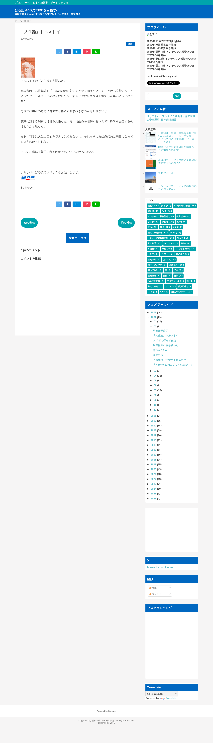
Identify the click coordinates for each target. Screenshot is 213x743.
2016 (154, 449)
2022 (154, 479)
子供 (176, 270)
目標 (165, 275)
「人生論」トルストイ (165, 335)
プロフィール (22, 2)
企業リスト (174, 265)
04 (155, 375)
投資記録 (181, 216)
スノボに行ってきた (164, 340)
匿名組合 (180, 254)
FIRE (150, 292)
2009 (154, 420)
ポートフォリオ (59, 2)
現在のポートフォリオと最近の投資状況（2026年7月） (177, 161)
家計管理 (152, 243)
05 (155, 380)
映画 (164, 249)
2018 (154, 459)
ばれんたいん (160, 350)
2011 (154, 430)
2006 (154, 312)
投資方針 (152, 259)
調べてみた (153, 270)
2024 (154, 488)
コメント (156, 594)
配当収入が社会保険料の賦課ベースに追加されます (177, 148)
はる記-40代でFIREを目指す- (36, 10)
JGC (162, 292)
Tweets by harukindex (160, 567)
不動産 (151, 249)
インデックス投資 (182, 205)
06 (155, 385)
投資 (164, 211)
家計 (189, 281)
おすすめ (167, 259)
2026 (154, 498)
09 (155, 400)
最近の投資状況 (155, 232)
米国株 (165, 222)
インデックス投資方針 (158, 238)
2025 (154, 493)
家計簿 (151, 211)
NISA (173, 232)
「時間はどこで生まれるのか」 (171, 359)
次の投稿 (29, 222)
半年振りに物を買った (165, 345)
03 (155, 370)
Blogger (111, 711)
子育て (151, 254)
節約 (176, 275)
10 (155, 404)
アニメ (168, 286)
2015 (154, 445)
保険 (183, 243)
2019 (154, 464)
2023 (154, 483)
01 (155, 321)
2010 (154, 425)
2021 (154, 474)
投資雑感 (152, 275)
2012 (154, 435)
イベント (165, 254)
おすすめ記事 (40, 2)
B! (77, 51)
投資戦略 (182, 286)
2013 (154, 440)
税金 (162, 227)
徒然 (150, 205)
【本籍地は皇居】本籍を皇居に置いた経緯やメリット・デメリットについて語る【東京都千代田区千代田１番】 (177, 137)
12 (155, 409)
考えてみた (153, 286)
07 (155, 390)
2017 (154, 454)
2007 (154, 317)
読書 (130, 44)
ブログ (151, 222)
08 (155, 395)
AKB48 (180, 238)
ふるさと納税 (154, 281)
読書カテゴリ (77, 238)
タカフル (168, 243)
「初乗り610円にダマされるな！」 (173, 364)
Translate (171, 698)
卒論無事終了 (160, 330)
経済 (175, 227)
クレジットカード (183, 249)
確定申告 (158, 354)
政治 (150, 227)
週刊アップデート (179, 292)
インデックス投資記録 (158, 216)
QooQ (112, 723)
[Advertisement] (172, 529)
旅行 (179, 222)
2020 (154, 469)
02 (155, 326)
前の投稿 (126, 222)
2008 (154, 415)
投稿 (154, 588)
